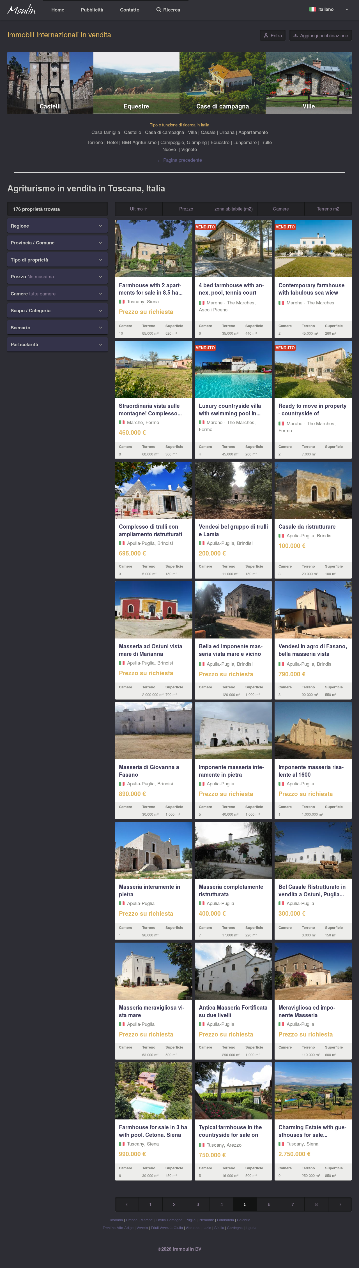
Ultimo (137, 208)
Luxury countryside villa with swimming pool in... (230, 409)
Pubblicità (92, 9)
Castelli (50, 106)
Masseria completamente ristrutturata (231, 890)
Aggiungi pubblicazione (320, 35)
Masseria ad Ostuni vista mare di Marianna (150, 650)
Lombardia (225, 1219)
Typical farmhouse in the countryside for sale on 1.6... (230, 1134)
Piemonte (206, 1219)
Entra (273, 35)
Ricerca (168, 10)
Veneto (142, 1227)
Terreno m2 (328, 208)
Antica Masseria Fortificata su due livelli (233, 1011)
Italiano (326, 9)
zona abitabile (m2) (234, 208)
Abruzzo (192, 1227)
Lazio (206, 1227)
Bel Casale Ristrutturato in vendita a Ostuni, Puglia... (312, 890)
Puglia (190, 1219)
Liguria (251, 1227)
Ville (309, 106)
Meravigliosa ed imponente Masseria (307, 1011)
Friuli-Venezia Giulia (167, 1227)
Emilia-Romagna (169, 1219)
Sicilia (219, 1227)
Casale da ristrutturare (307, 526)
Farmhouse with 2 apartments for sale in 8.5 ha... (151, 289)
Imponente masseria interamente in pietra (231, 770)
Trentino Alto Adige (118, 1227)
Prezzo (186, 208)
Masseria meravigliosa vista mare (151, 1011)
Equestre (136, 106)
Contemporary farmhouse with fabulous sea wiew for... (312, 292)
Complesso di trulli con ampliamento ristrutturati (150, 530)
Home (57, 9)
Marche (147, 1219)
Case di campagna (222, 106)
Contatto (129, 9)
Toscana (116, 1219)
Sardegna (235, 1227)
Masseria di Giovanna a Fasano (149, 770)
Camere (281, 208)
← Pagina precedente (179, 159)
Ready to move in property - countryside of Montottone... (313, 413)
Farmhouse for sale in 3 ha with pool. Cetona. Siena (153, 1131)
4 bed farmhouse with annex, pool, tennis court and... (231, 292)
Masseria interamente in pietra (149, 890)
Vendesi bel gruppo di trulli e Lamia (233, 530)
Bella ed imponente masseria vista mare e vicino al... (231, 653)
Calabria (243, 1219)
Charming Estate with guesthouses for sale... (312, 1131)
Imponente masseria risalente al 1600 (311, 770)
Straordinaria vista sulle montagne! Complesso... (150, 409)
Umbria (131, 1219)
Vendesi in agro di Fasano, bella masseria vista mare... (313, 653)
